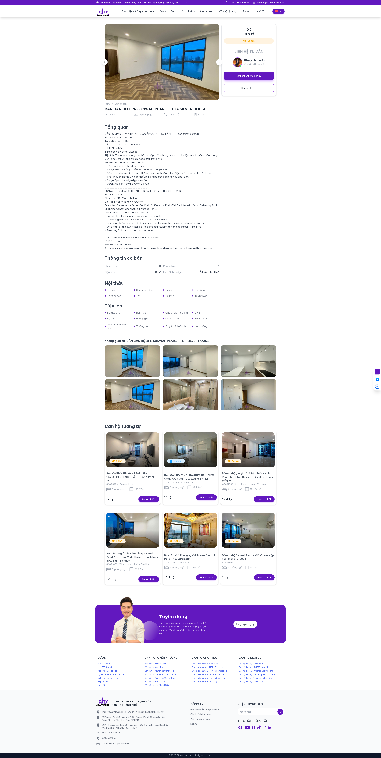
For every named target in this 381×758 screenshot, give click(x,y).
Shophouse (205, 11)
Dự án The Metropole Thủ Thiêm (111, 674)
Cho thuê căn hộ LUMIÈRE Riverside (207, 667)
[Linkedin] (269, 727)
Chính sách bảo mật (200, 714)
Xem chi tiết (148, 499)
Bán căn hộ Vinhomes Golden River (160, 678)
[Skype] (253, 727)
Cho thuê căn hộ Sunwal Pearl (205, 664)
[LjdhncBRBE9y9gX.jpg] (190, 394)
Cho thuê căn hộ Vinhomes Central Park (209, 671)
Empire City (103, 681)
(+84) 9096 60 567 (239, 2)
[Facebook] (240, 727)
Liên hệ (193, 724)
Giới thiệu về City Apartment (138, 11)
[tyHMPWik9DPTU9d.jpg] (190, 361)
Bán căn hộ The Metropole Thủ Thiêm (161, 674)
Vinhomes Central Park (108, 671)
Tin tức (247, 11)
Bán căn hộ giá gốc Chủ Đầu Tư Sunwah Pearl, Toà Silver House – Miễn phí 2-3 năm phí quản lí (247, 477)
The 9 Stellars (104, 685)
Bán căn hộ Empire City (155, 681)
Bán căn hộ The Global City (157, 685)
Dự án (163, 11)
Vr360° (260, 11)
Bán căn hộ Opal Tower (155, 667)
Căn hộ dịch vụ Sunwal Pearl (251, 664)
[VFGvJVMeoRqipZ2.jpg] (248, 394)
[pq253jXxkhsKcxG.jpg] (132, 394)
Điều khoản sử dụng (200, 719)
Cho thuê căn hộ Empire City (204, 681)
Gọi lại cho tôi (249, 87)
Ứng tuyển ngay (245, 624)
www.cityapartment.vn (118, 244)
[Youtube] (247, 727)
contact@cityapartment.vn (270, 2)
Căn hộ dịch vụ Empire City (251, 681)
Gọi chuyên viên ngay (249, 75)
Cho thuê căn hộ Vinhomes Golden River (210, 678)
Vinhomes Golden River (108, 678)
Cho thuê (187, 11)
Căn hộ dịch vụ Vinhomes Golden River (256, 678)
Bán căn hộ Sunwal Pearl (156, 664)
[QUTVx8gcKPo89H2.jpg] (248, 361)
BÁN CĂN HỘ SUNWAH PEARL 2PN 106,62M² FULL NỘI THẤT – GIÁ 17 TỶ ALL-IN (132, 477)
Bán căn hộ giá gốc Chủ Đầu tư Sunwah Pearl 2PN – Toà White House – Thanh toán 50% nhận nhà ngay (132, 557)
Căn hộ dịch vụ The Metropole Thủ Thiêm (257, 674)
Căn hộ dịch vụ (227, 11)
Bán (173, 11)
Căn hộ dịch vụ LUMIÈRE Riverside (254, 667)
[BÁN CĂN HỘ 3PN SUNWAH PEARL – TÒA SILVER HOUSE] (162, 62)
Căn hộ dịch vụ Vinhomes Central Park (256, 671)
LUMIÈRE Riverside (106, 667)
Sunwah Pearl (104, 664)
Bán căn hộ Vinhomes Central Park (160, 671)
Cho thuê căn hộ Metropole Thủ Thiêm (208, 674)
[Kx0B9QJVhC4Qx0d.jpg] (132, 361)
